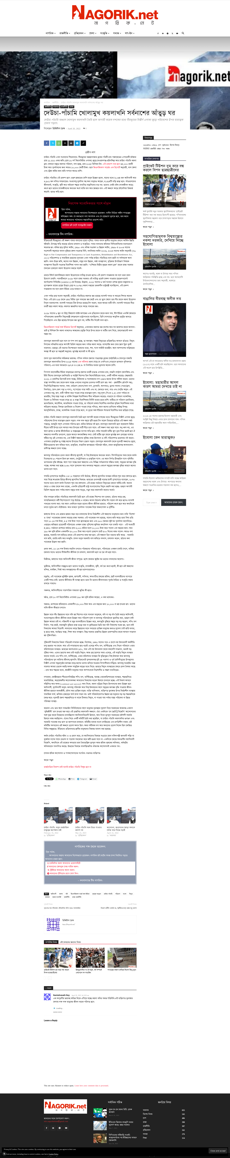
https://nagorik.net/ (68, 924)
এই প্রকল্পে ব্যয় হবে (111, 164)
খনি (67, 894)
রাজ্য (71, 106)
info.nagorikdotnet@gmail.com (56, 1121)
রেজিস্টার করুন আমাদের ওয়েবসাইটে (64, 863)
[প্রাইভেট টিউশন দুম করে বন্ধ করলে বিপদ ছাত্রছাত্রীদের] (58, 958)
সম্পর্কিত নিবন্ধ (51, 942)
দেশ (159, 144)
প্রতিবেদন (78, 33)
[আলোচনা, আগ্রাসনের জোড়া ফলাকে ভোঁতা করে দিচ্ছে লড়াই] (121, 815)
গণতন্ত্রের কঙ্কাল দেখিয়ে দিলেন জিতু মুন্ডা (122, 970)
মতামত (56, 106)
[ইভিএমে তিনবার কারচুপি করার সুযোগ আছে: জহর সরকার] (100, 1125)
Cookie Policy (53, 1154)
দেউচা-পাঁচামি (108, 894)
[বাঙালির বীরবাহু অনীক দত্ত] (164, 330)
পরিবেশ (117, 894)
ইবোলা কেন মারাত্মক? (159, 437)
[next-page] (50, 978)
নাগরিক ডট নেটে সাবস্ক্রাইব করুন (77, 225)
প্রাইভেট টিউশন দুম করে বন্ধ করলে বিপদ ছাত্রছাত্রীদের (56, 971)
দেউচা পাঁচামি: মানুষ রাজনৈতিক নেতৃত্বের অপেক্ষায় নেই (56, 829)
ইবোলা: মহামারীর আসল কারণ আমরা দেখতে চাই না (162, 384)
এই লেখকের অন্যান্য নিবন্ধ (70, 942)
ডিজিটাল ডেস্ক (59, 128)
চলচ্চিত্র (154, 145)
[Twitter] (172, 33)
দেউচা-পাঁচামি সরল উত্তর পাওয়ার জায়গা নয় (88, 829)
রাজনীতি (63, 33)
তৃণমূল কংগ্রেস (96, 894)
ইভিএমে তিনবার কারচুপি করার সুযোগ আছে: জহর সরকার (121, 1123)
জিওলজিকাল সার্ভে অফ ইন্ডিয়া (80, 894)
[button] (183, 33)
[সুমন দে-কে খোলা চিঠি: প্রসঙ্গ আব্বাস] (100, 1112)
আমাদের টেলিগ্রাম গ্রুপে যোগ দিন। (64, 873)
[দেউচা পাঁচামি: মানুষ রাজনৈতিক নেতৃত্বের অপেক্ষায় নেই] (58, 815)
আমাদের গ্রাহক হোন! (173, 502)
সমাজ (116, 33)
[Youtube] (177, 33)
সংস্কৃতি (103, 33)
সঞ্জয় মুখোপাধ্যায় (151, 354)
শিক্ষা (163, 148)
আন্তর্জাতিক (147, 145)
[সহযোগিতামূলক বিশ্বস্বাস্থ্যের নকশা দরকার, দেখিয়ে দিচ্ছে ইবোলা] (164, 259)
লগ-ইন (128, 33)
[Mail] (163, 33)
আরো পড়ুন (147, 227)
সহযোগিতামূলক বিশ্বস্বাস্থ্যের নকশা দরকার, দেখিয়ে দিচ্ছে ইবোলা (163, 240)
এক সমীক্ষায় (83, 361)
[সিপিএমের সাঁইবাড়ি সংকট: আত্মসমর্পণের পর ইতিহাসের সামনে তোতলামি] (100, 1138)
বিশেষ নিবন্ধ (174, 144)
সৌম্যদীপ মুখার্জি (150, 266)
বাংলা (124, 894)
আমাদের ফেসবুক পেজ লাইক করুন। (63, 866)
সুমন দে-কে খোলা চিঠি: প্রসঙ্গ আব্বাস (120, 1111)
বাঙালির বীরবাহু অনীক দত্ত (162, 298)
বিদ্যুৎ (131, 894)
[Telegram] (168, 33)
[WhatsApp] (58, 143)
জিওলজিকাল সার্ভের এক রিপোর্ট (106, 167)
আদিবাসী (53, 894)
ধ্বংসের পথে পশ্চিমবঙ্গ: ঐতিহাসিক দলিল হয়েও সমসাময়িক (62, 908)
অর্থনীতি (55, 102)
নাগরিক (50, 33)
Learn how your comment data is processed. (92, 1085)
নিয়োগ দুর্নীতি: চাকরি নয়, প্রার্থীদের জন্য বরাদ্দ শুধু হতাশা (119, 908)
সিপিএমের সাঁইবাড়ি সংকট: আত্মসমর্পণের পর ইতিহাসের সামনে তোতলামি (123, 1138)
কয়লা (61, 894)
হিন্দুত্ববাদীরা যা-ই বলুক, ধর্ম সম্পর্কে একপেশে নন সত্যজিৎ (89, 971)
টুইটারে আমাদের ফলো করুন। (62, 870)
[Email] (65, 143)
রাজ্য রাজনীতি (76, 897)
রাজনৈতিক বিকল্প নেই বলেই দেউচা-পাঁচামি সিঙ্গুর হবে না (67, 767)
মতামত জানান (57, 1012)
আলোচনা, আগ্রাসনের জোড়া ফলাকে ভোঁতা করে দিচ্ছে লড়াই (121, 829)
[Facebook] (158, 33)
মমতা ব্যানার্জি (56, 897)
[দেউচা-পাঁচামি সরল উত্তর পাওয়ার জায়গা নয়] (89, 815)
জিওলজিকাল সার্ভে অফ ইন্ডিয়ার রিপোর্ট (60, 327)
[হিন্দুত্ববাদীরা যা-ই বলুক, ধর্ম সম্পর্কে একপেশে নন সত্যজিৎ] (90, 958)
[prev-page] (45, 978)
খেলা (91, 33)
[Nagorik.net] (115, 15)
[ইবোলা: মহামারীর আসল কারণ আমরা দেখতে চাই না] (164, 401)
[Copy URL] (83, 143)
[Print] (71, 143)
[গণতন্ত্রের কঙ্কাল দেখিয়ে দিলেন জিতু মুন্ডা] (122, 958)
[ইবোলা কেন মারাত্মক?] (164, 458)
